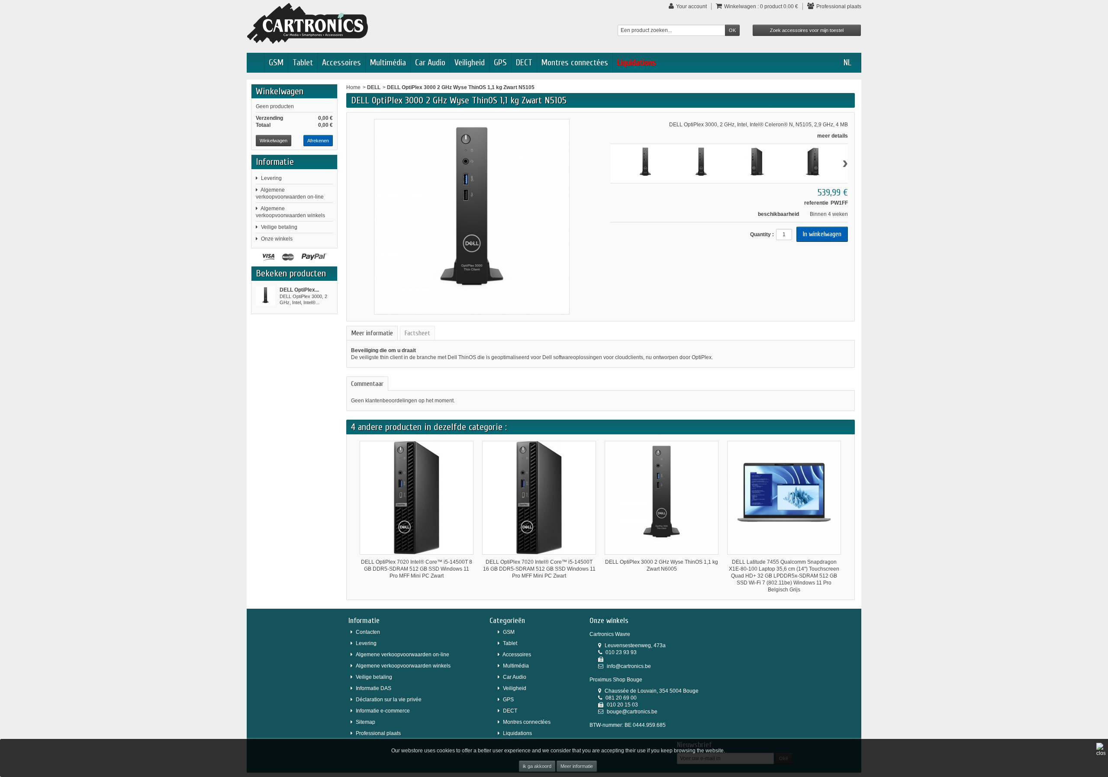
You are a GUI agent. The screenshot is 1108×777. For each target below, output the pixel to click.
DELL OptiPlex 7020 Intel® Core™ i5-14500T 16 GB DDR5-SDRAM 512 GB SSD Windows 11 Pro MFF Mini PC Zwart (539, 569)
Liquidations (636, 62)
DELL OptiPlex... (299, 290)
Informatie (275, 161)
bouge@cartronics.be (632, 712)
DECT (524, 62)
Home (353, 87)
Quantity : (762, 234)
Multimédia (388, 62)
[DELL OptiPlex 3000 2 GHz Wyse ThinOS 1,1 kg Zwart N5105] (265, 296)
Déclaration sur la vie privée (389, 700)
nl (847, 62)
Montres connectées (574, 62)
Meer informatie (576, 766)
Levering (271, 178)
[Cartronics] (307, 23)
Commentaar (367, 384)
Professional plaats (378, 733)
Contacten (368, 632)
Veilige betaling (279, 227)
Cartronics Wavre (609, 634)
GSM (276, 62)
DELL (373, 87)
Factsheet (417, 333)
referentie (816, 203)
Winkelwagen (279, 91)
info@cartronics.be (629, 666)
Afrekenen (318, 140)
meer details (832, 136)
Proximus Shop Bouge (615, 680)
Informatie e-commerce (383, 711)
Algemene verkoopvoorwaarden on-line (402, 655)
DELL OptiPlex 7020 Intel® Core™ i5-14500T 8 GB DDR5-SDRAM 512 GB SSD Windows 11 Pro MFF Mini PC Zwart (416, 569)
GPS (500, 62)
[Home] (255, 63)
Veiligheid (469, 62)
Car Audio (430, 62)
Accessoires (341, 62)
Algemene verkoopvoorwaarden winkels (403, 666)
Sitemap (365, 722)
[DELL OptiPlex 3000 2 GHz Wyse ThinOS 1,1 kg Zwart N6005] (661, 497)
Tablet (303, 62)
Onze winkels (277, 239)
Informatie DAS (373, 688)
